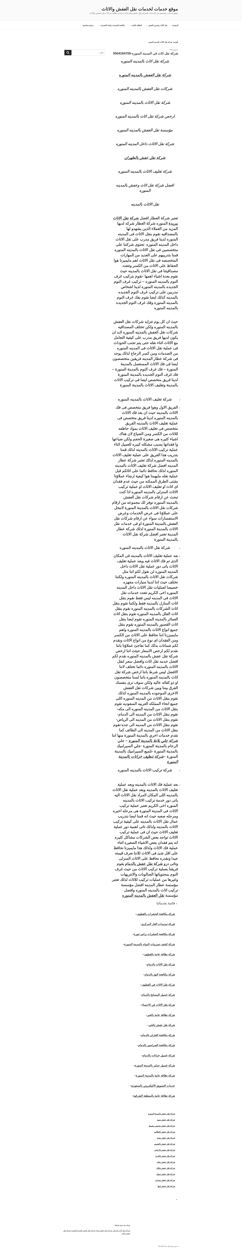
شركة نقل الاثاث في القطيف (158, 984)
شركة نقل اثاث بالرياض (121, 1230)
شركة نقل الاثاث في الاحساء (158, 1004)
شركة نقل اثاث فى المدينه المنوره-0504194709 (145, 53)
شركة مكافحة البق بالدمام (160, 974)
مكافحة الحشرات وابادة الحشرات (112, 25)
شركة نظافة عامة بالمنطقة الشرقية (154, 1095)
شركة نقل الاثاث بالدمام (161, 964)
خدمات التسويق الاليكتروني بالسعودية (153, 1085)
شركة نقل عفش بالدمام (144, 864)
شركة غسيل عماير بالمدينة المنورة (155, 1065)
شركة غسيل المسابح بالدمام (158, 994)
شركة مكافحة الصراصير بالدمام (156, 1045)
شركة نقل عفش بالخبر (162, 1025)
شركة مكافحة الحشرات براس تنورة (154, 934)
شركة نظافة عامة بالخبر (161, 1015)
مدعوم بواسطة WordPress (168, 1246)
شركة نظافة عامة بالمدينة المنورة (155, 1075)
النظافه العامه (137, 25)
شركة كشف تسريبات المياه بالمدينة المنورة (149, 944)
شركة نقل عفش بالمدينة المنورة (83, 1230)
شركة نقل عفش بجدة (104, 1230)
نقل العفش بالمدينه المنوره (143, 895)
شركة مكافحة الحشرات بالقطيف (156, 914)
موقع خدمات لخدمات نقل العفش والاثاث (140, 8)
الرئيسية (175, 25)
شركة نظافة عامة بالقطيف (159, 954)
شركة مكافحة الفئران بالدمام (158, 1035)
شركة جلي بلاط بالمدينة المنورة (153, 740)
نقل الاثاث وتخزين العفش (157, 25)
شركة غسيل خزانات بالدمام (159, 1055)
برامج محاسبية (88, 25)
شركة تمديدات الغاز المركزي (158, 924)
